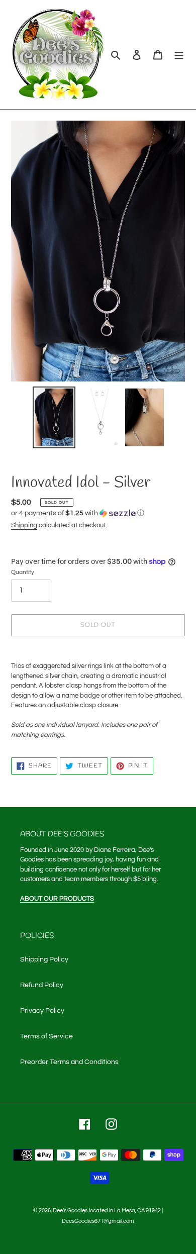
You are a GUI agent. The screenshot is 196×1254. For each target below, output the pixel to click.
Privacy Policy (42, 1010)
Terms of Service (46, 1036)
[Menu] (178, 54)
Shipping (24, 525)
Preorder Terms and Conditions (69, 1062)
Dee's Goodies (70, 1210)
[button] (77, 513)
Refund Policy (41, 985)
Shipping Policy (44, 959)
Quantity (22, 572)
